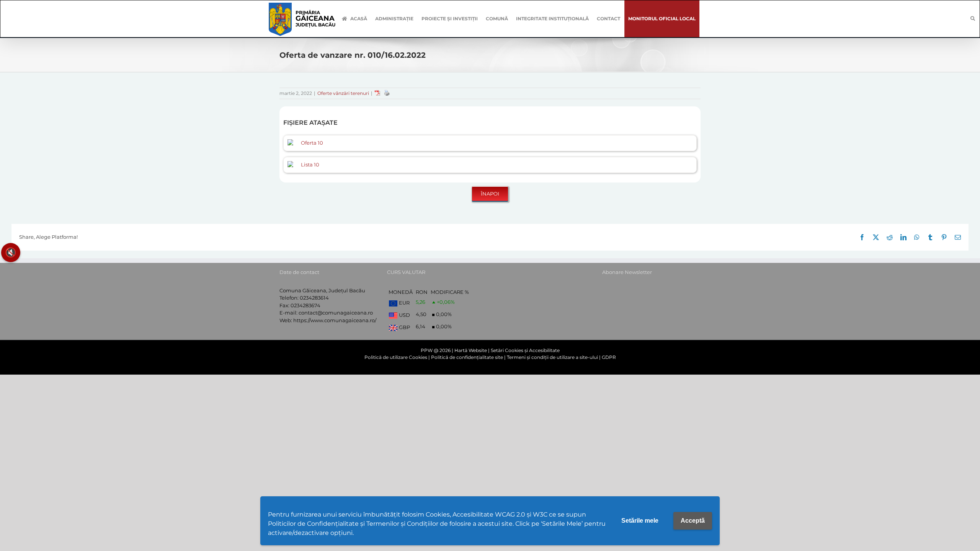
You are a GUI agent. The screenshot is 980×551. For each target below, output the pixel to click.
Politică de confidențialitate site (467, 357)
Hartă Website (470, 350)
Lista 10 (310, 164)
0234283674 (305, 305)
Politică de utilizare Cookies (395, 357)
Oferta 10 (312, 143)
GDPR (609, 357)
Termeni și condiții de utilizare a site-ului (552, 357)
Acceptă (693, 520)
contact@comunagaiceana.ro (336, 313)
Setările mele (639, 520)
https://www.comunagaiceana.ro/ (334, 320)
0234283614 (314, 298)
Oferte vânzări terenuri (343, 93)
